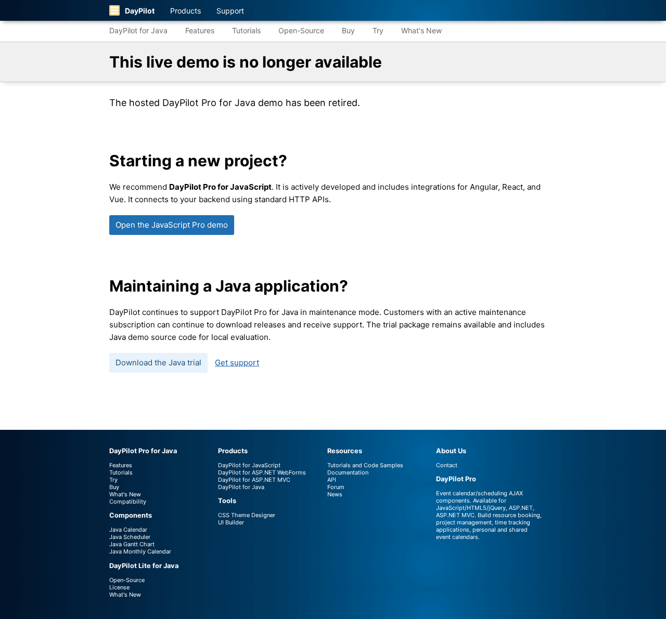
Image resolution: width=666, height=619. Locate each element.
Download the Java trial (158, 362)
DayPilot (140, 10)
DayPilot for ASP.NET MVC (254, 479)
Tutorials (246, 30)
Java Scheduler (129, 537)
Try (378, 30)
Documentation (347, 472)
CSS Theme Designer (246, 515)
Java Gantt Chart (132, 544)
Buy (348, 30)
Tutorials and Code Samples (365, 465)
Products (185, 10)
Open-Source (301, 30)
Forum (335, 487)
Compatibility (127, 501)
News (334, 494)
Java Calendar (128, 529)
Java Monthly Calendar (140, 551)
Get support (237, 362)
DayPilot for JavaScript (249, 465)
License (119, 587)
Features (199, 30)
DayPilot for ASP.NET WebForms (262, 472)
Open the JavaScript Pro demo (172, 225)
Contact (446, 465)
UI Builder (231, 522)
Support (230, 10)
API (331, 479)
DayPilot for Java (138, 30)
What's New (421, 30)
